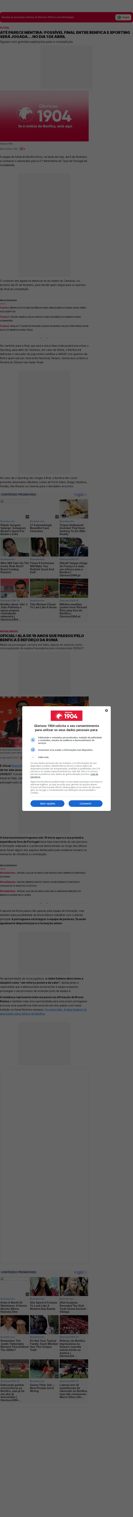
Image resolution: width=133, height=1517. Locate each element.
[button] (66, 757)
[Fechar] (106, 710)
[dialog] (66, 758)
